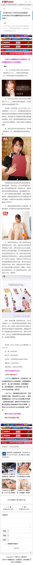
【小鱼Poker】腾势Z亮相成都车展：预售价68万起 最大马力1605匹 (8, 477)
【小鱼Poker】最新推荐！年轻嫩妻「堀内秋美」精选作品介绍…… (23, 493)
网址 (4, 540)
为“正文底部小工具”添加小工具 (16, 500)
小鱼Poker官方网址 (14, 414)
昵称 (6, 531)
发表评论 (27, 8)
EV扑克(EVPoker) (14, 371)
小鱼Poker (8, 378)
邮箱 (6, 535)
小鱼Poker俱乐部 (11, 4)
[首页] (30, 552)
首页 (4, 4)
